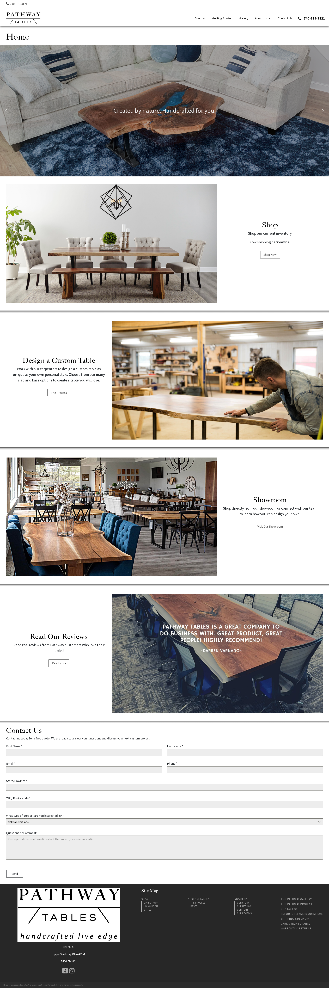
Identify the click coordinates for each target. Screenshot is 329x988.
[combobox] (164, 821)
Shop (198, 18)
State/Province (16, 781)
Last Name (175, 746)
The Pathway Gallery (296, 899)
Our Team (242, 909)
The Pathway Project (296, 904)
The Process (198, 902)
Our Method (244, 906)
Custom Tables (198, 899)
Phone (172, 763)
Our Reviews (244, 913)
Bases (194, 906)
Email (10, 763)
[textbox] (161, 822)
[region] (164, 110)
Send (15, 874)
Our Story (243, 902)
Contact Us (285, 18)
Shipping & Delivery (295, 918)
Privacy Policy (53, 985)
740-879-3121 (18, 4)
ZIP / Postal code (18, 798)
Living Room (151, 906)
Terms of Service (71, 985)
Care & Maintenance (295, 923)
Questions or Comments (22, 833)
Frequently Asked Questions (302, 914)
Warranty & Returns (296, 928)
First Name (14, 746)
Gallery (243, 18)
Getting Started (222, 18)
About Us (261, 18)
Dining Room (151, 902)
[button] (6, 110)
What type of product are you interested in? (35, 816)
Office (147, 909)
